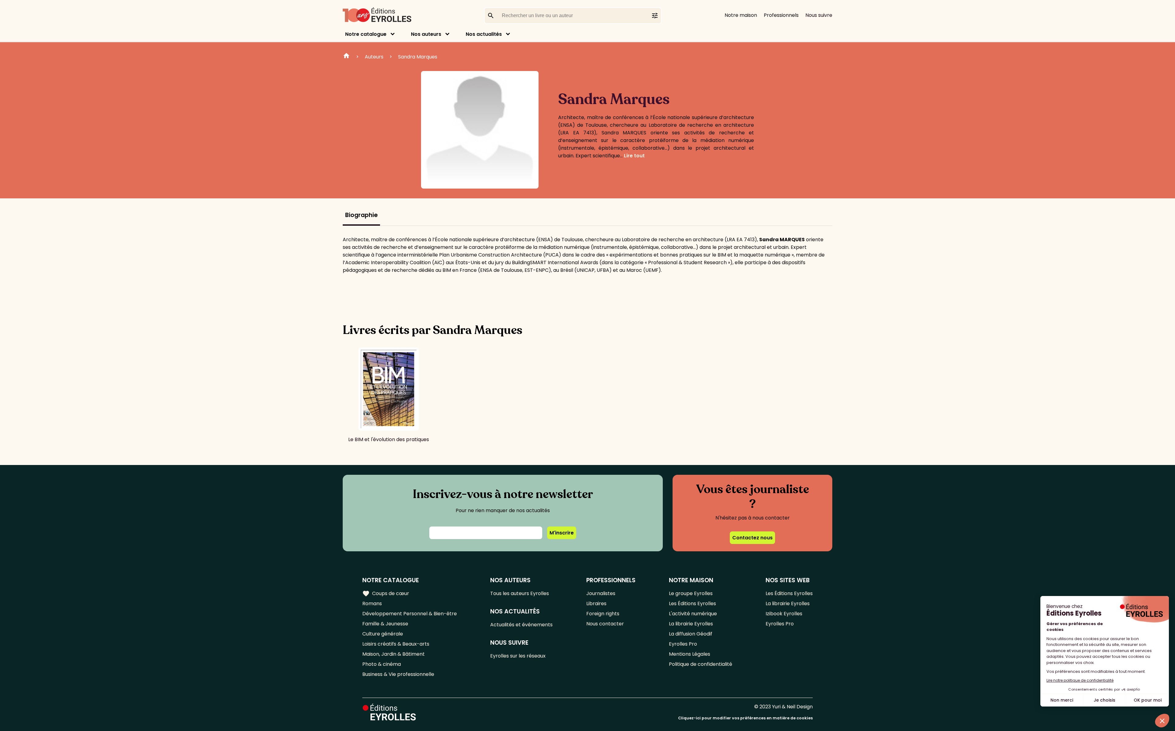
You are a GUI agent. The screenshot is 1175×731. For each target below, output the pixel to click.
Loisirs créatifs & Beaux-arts (395, 643)
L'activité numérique (693, 613)
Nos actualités (484, 34)
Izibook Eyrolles (784, 613)
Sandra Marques (417, 56)
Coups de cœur (385, 593)
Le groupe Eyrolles (691, 593)
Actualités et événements (521, 624)
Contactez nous (752, 537)
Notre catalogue (365, 34)
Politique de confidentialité (700, 664)
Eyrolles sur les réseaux (518, 655)
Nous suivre (818, 15)
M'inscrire (562, 532)
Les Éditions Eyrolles (692, 603)
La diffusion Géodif (690, 633)
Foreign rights (602, 613)
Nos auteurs (426, 34)
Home (346, 56)
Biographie (361, 215)
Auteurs (374, 56)
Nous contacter (605, 623)
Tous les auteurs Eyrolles (519, 593)
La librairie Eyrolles (691, 623)
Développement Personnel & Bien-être (409, 613)
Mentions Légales (689, 654)
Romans (372, 603)
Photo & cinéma (381, 664)
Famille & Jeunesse (385, 623)
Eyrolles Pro (683, 643)
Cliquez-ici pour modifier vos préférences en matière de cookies (745, 718)
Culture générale (382, 633)
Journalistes (600, 593)
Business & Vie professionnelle (398, 674)
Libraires (596, 603)
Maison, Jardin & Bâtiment (393, 654)
